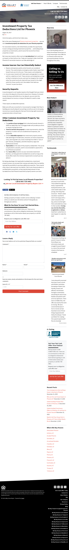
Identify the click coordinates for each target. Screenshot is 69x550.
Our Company (63, 14)
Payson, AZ (50, 452)
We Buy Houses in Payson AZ (60, 537)
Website (5, 271)
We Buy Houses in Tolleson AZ (60, 524)
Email (26, 265)
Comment (6, 244)
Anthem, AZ (50, 433)
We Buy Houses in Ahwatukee (60, 526)
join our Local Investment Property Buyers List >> (24, 183)
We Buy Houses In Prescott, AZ (59, 540)
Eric (5, 35)
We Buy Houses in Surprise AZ (60, 522)
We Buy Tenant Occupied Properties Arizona (58, 509)
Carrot (22, 498)
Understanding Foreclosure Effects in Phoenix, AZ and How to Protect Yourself (56, 410)
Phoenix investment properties (29, 41)
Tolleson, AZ (50, 471)
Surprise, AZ (50, 466)
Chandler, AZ (50, 444)
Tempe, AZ (50, 468)
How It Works (47, 3)
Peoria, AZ (50, 455)
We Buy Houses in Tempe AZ (60, 515)
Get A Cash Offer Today (51, 14)
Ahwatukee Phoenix (52, 430)
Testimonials (63, 3)
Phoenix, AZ (50, 457)
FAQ (58, 7)
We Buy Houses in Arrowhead (60, 512)
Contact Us (64, 7)
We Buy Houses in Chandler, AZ (59, 542)
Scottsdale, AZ (51, 463)
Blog (66, 506)
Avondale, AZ (50, 438)
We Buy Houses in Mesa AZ (61, 535)
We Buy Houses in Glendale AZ (60, 533)
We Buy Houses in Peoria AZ (60, 531)
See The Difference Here (56, 86)
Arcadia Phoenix (51, 436)
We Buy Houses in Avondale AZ (59, 528)
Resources (65, 502)
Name (5, 265)
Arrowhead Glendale (53, 441)
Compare (55, 3)
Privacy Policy (64, 504)
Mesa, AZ (49, 449)
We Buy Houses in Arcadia (61, 519)
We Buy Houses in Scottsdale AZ (59, 517)
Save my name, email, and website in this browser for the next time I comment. (23, 280)
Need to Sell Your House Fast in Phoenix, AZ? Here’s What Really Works (56, 419)
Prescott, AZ (50, 460)
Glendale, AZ (50, 447)
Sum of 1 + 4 (6, 284)
